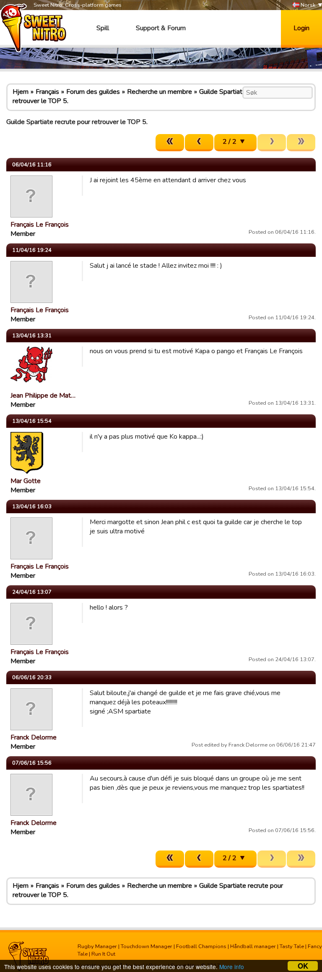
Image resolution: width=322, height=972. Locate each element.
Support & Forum (161, 28)
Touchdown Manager (146, 946)
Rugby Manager (97, 946)
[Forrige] (199, 142)
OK (303, 966)
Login (301, 28)
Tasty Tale (292, 946)
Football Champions (201, 946)
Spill (102, 28)
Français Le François (39, 224)
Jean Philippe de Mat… (42, 395)
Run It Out (103, 954)
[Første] (170, 142)
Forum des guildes (93, 91)
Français (47, 91)
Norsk (307, 5)
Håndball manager (253, 946)
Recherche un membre (159, 91)
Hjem (21, 91)
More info (231, 966)
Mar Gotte (25, 481)
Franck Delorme (33, 737)
